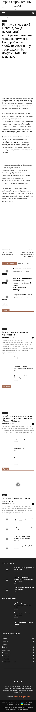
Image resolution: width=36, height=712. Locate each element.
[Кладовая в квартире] (7, 441)
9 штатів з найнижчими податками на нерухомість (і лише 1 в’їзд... (23, 519)
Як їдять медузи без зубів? (23, 546)
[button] (3, 13)
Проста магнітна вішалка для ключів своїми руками (27, 255)
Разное (9, 18)
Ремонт (4, 329)
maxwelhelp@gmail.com (22, 697)
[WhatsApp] (18, 240)
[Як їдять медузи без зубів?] (7, 548)
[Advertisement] (18, 82)
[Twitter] (9, 240)
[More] (22, 240)
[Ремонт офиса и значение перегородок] (18, 322)
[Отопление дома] (7, 450)
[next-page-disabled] (6, 304)
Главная (4, 702)
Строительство (13, 702)
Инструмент (9, 704)
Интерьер (5, 412)
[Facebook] (4, 240)
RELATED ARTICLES (9, 263)
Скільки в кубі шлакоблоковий (7, 254)
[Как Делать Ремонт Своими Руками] (7, 624)
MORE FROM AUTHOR (25, 263)
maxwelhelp (5, 337)
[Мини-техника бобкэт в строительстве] (7, 615)
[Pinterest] (13, 240)
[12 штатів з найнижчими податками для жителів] (7, 538)
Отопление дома (19, 448)
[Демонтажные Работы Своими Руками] (7, 378)
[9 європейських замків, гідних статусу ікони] (7, 296)
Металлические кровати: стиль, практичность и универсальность (22, 460)
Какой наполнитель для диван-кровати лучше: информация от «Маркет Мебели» (18, 418)
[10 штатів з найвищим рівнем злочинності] (7, 271)
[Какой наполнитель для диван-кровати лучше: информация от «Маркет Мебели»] (18, 402)
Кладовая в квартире (21, 439)
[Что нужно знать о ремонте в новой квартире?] (7, 359)
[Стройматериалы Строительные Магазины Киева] (7, 605)
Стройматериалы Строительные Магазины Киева (22, 605)
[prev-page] (3, 304)
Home (3, 18)
